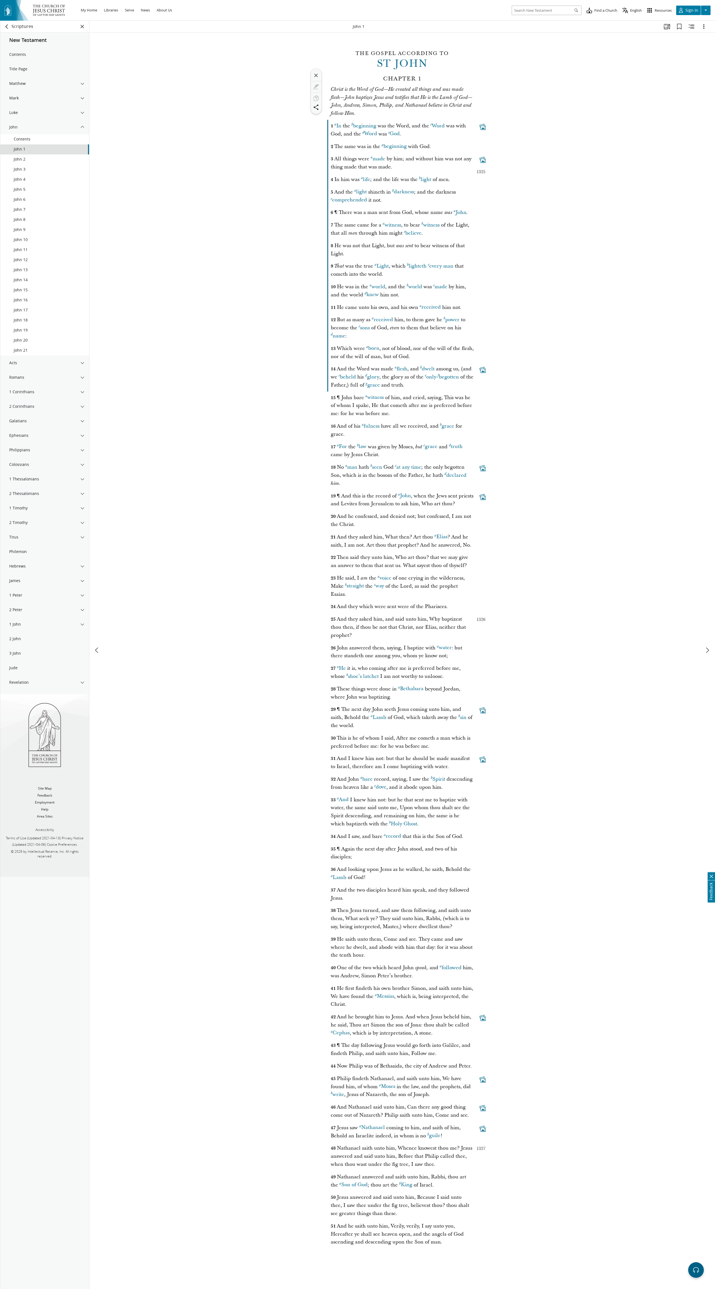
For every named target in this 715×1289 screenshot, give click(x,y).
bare (367, 779)
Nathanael (373, 1127)
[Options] (703, 26)
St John (402, 63)
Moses (388, 1086)
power (452, 319)
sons (365, 327)
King (406, 1184)
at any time (408, 467)
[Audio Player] (696, 1270)
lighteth (417, 266)
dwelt (428, 368)
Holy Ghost (404, 823)
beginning (364, 125)
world (378, 286)
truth (457, 446)
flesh (402, 368)
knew (372, 294)
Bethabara (411, 688)
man (352, 467)
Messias (385, 996)
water (445, 647)
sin (463, 717)
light (426, 179)
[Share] (316, 107)
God (395, 133)
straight (355, 586)
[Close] (316, 75)
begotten (449, 376)
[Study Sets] (667, 26)
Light (382, 266)
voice (385, 578)
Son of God (354, 1184)
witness (393, 224)
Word (438, 125)
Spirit (438, 779)
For (343, 446)
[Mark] (316, 86)
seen (377, 467)
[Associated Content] (482, 126)
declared (456, 475)
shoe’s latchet (363, 676)
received (431, 307)
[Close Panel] (82, 26)
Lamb (379, 717)
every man (441, 266)
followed (451, 967)
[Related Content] (691, 26)
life (366, 179)
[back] (7, 26)
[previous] (97, 650)
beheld (348, 376)
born (373, 348)
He (342, 668)
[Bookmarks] (679, 26)
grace (373, 385)
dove (381, 787)
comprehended (349, 200)
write (338, 1094)
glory (373, 376)
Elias (441, 536)
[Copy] (316, 98)
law (362, 446)
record (393, 836)
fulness (372, 426)
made (379, 158)
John (461, 212)
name (339, 335)
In (338, 125)
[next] (707, 650)
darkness (404, 192)
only (431, 376)
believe (413, 233)
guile (434, 1135)
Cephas (341, 1033)
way (379, 586)
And (344, 799)
